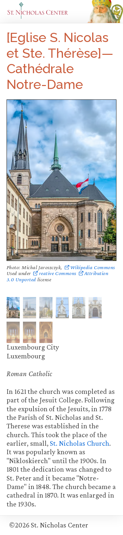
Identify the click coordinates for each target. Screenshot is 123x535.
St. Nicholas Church (79, 443)
